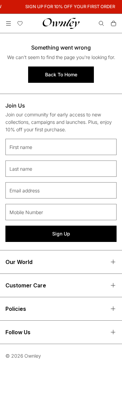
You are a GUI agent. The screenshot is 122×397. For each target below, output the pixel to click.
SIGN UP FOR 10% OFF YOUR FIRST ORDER (70, 6)
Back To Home (61, 74)
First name (20, 147)
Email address (24, 190)
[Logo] (61, 23)
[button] (8, 23)
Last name (20, 169)
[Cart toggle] (113, 23)
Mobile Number (26, 212)
